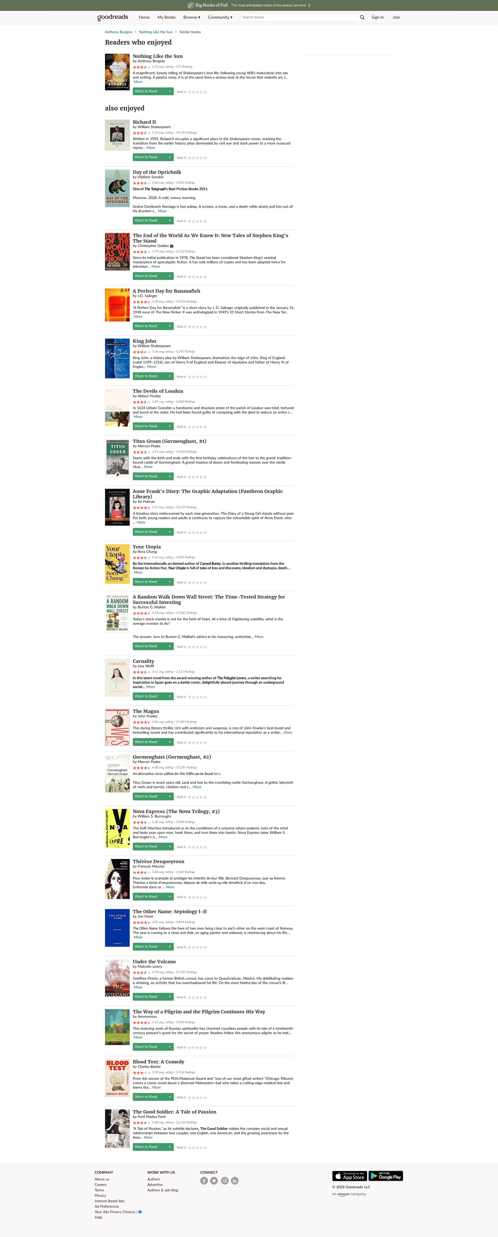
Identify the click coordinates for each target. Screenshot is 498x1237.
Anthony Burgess (118, 32)
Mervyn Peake (149, 446)
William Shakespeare (154, 127)
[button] (191, 17)
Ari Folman (146, 502)
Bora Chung (147, 552)
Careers (101, 1185)
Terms (99, 1190)
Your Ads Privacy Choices (115, 1212)
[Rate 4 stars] (201, 92)
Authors (153, 1179)
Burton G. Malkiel (151, 607)
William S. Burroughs (154, 816)
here (217, 774)
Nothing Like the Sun (156, 32)
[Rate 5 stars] (205, 92)
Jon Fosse (145, 916)
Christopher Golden (153, 246)
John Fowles (147, 716)
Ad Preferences (107, 1206)
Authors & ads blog (162, 1190)
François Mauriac (151, 866)
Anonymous (147, 1017)
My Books (166, 17)
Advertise (154, 1185)
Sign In (378, 17)
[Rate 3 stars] (197, 92)
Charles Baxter (149, 1067)
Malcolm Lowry (150, 966)
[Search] (362, 17)
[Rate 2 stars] (193, 92)
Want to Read (146, 91)
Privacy (100, 1196)
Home (144, 17)
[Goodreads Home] (113, 17)
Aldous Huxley (149, 396)
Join (396, 17)
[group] (197, 92)
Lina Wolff (146, 666)
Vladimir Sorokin (150, 177)
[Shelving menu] (169, 91)
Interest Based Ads (110, 1201)
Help (98, 1217)
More (138, 82)
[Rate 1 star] (189, 92)
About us (102, 1179)
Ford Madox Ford (151, 1117)
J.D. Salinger (147, 296)
